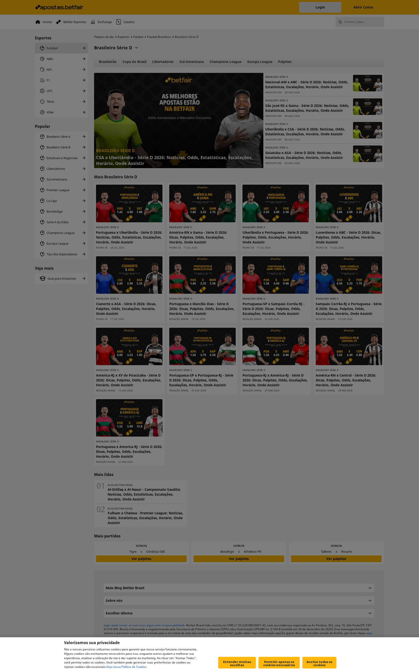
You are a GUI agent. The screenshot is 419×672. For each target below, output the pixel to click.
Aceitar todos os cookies (319, 663)
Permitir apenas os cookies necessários (279, 663)
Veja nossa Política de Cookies (126, 667)
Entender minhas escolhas (237, 663)
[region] (209, 654)
